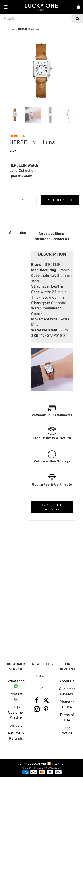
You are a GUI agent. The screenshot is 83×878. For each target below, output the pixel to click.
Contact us (60, 239)
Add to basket (60, 200)
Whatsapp (16, 681)
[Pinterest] (46, 709)
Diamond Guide (67, 704)
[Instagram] (37, 709)
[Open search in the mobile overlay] (41, 18)
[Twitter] (46, 700)
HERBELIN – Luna (24, 583)
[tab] (52, 254)
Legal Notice (67, 730)
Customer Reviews (67, 691)
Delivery (16, 725)
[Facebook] (37, 700)
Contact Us (16, 697)
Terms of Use (67, 717)
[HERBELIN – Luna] (24, 547)
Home (10, 29)
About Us (66, 681)
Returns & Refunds (16, 736)
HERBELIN (18, 136)
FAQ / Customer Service (16, 712)
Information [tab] (16, 233)
